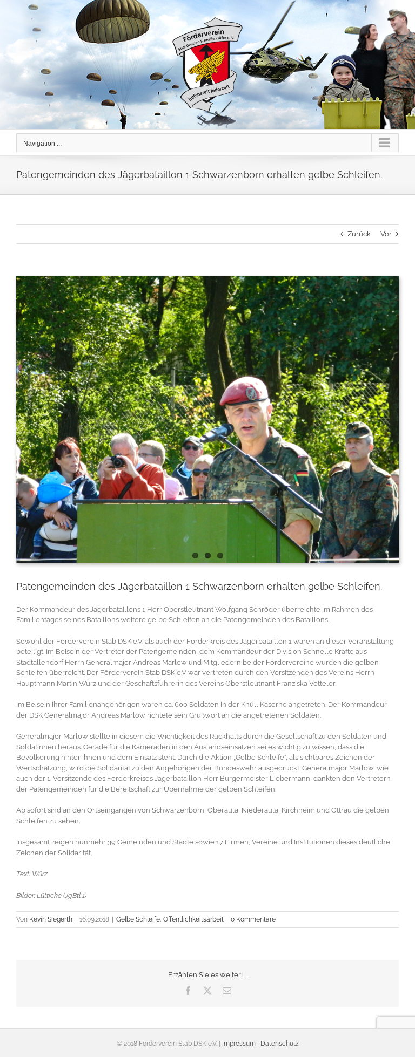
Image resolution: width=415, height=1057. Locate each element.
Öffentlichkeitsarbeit (193, 919)
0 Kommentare (253, 919)
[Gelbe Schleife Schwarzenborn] (207, 419)
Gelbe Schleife (138, 919)
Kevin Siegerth (50, 919)
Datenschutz (279, 1043)
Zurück (359, 234)
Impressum (239, 1043)
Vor (386, 234)
